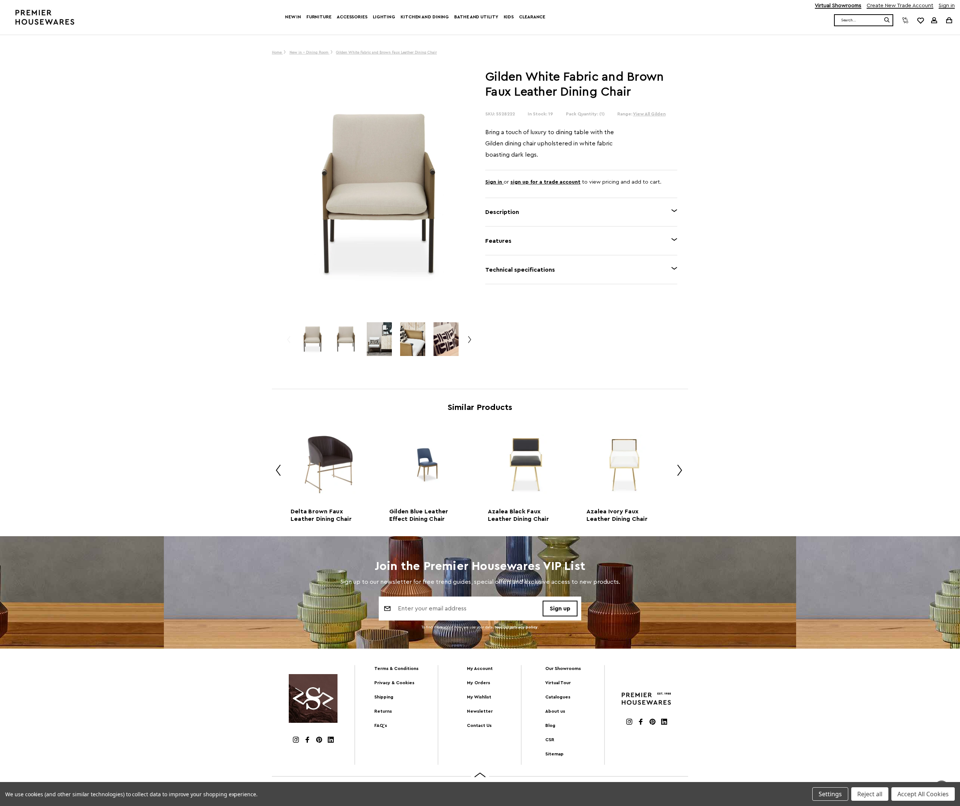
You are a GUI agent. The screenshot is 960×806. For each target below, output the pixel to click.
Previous (288, 342)
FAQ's (380, 725)
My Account (480, 668)
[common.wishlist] (920, 20)
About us (555, 711)
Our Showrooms (563, 668)
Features (498, 241)
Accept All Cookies (923, 794)
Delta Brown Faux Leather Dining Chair (321, 515)
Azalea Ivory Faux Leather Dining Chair (617, 515)
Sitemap (554, 754)
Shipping (383, 697)
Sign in (947, 5)
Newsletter (480, 711)
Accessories (352, 17)
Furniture (319, 17)
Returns (383, 711)
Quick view (328, 464)
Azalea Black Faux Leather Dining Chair (518, 515)
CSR (549, 739)
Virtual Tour (558, 682)
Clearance (532, 17)
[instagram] (296, 741)
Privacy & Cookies (394, 682)
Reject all (869, 794)
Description (502, 212)
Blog (550, 725)
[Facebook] (307, 741)
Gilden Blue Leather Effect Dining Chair (418, 515)
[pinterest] (319, 741)
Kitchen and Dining (424, 17)
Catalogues (557, 697)
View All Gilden (649, 114)
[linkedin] (331, 741)
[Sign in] (934, 20)
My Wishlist (479, 697)
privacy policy (524, 627)
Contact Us (479, 725)
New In (293, 17)
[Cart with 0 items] (948, 20)
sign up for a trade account (545, 182)
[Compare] (905, 20)
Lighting (384, 17)
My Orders (478, 682)
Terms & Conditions (396, 668)
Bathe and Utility (476, 17)
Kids (509, 17)
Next (469, 342)
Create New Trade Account (900, 5)
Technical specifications (520, 270)
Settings (830, 794)
